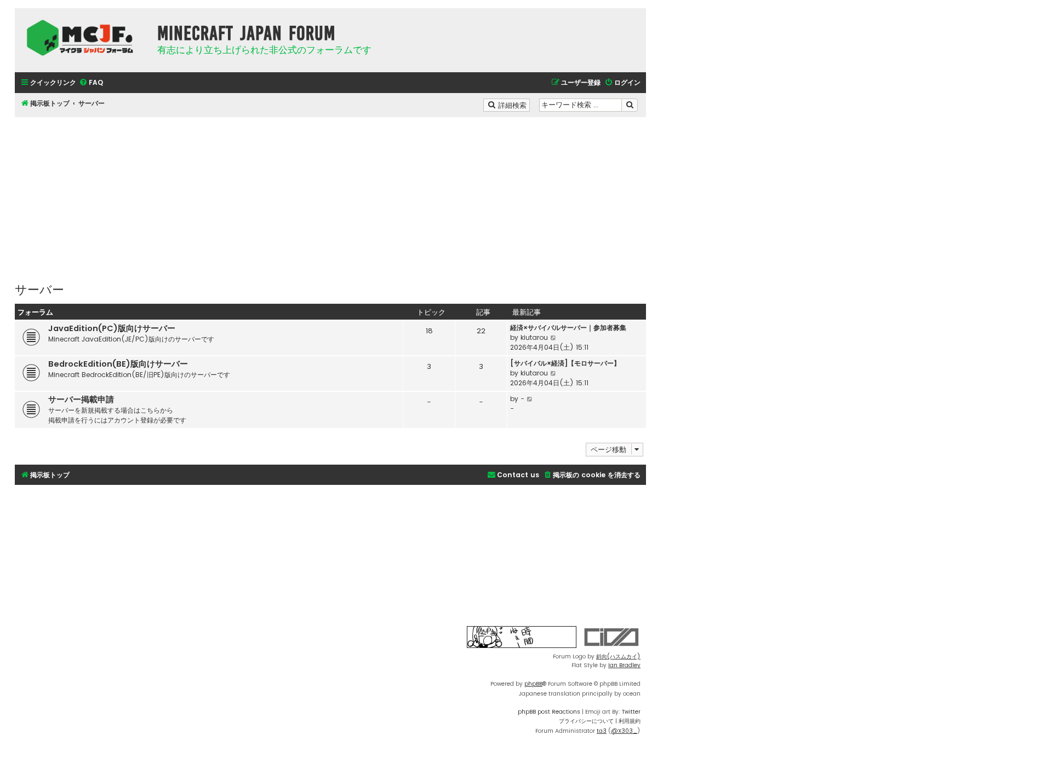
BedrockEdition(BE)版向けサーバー (118, 363)
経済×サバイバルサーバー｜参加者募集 (568, 327)
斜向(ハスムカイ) (618, 656)
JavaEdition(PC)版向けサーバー (111, 328)
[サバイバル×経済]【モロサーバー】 (565, 363)
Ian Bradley (624, 665)
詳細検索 (513, 104)
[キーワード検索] (629, 105)
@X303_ (624, 731)
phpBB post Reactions (549, 712)
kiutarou (534, 337)
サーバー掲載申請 (81, 399)
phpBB (533, 684)
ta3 (602, 731)
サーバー (39, 288)
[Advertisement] (330, 193)
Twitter (631, 712)
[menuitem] (91, 83)
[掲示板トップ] (83, 38)
